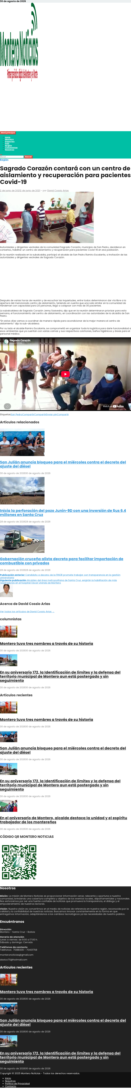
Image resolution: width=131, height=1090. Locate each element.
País (7, 143)
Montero (9, 139)
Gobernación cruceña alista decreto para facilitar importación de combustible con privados (61, 561)
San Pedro (16, 414)
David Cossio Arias (58, 190)
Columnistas (11, 147)
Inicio (7, 137)
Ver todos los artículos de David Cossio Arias (27, 611)
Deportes (9, 141)
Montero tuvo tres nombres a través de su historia (46, 643)
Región (8, 145)
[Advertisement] (65, 113)
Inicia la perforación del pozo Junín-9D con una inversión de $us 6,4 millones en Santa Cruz (63, 512)
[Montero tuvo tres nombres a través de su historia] (8, 636)
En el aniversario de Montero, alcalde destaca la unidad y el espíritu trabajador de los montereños (63, 820)
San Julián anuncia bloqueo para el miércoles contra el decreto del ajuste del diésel (63, 464)
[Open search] (1, 154)
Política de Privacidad (17, 1083)
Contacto (10, 1086)
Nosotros (9, 149)
